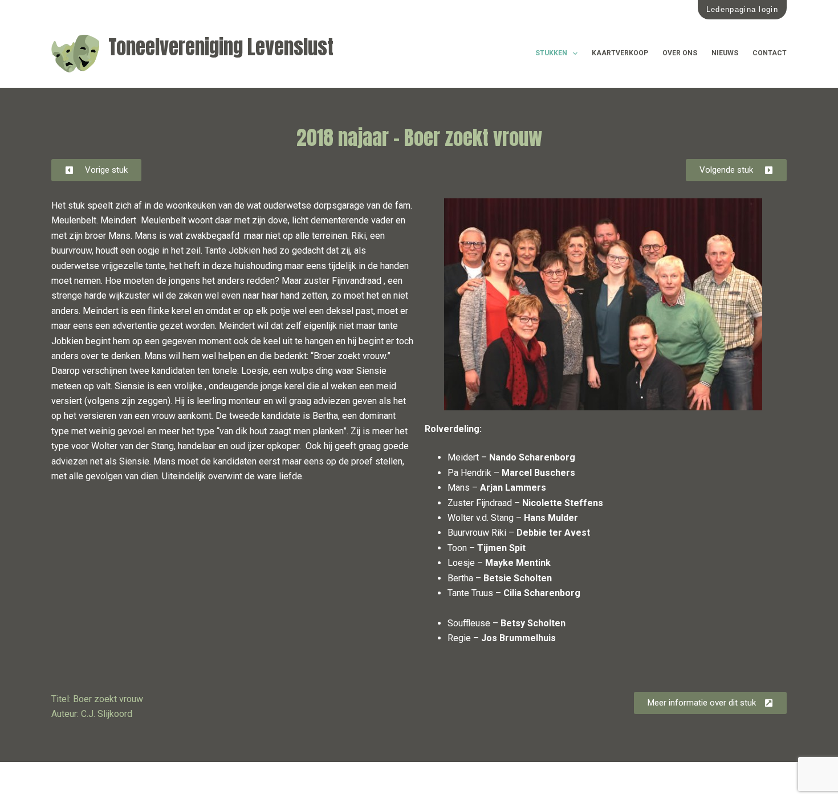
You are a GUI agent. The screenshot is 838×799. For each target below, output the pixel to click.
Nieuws (724, 53)
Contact (769, 53)
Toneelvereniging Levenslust (220, 47)
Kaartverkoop (620, 53)
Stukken (551, 53)
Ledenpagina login (742, 9)
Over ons (679, 53)
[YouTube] (107, 780)
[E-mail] (81, 780)
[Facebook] (55, 780)
